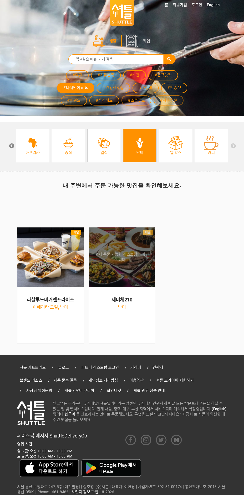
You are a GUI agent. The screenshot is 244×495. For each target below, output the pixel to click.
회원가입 (180, 5)
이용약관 (136, 380)
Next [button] (232, 145)
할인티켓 (114, 390)
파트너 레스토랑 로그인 (100, 367)
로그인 (197, 5)
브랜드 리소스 (31, 380)
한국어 (70, 414)
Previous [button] (11, 145)
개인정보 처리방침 (103, 380)
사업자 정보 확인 (84, 492)
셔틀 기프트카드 (33, 367)
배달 (113, 41)
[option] (32, 145)
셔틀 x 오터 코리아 (79, 390)
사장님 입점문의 (39, 390)
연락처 (157, 367)
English (213, 5)
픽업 (146, 41)
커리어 (135, 367)
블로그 (63, 367)
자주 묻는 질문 (65, 380)
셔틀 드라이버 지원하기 (175, 380)
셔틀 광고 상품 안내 (149, 390)
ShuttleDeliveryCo (68, 436)
